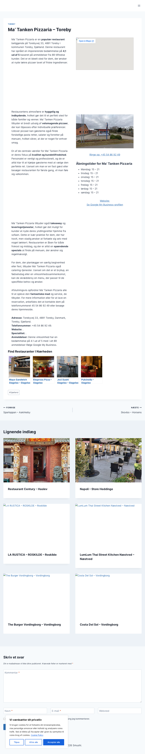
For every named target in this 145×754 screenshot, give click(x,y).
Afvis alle (33, 742)
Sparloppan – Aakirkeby (16, 410)
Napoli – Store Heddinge (96, 489)
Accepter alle (54, 742)
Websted (104, 710)
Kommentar (12, 672)
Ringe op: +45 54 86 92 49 (104, 154)
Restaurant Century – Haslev (27, 489)
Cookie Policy (37, 735)
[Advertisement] (40, 89)
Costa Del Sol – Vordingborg (99, 624)
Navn (9, 710)
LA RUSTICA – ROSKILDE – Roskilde (32, 554)
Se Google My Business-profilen (105, 204)
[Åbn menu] (139, 5)
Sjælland (13, 392)
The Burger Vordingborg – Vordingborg (34, 624)
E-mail (56, 710)
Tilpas (17, 742)
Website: (105, 200)
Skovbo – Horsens (131, 410)
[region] (37, 731)
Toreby (11, 24)
